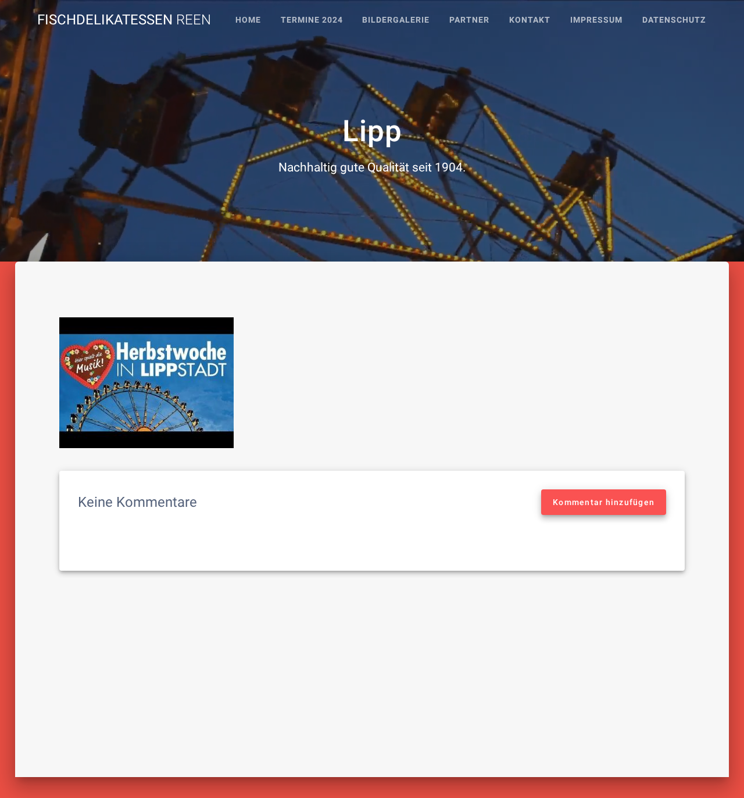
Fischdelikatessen (124, 20)
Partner (469, 20)
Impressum (596, 20)
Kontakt (529, 20)
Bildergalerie (396, 20)
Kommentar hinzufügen (603, 502)
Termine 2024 (312, 20)
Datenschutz (674, 20)
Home (248, 20)
